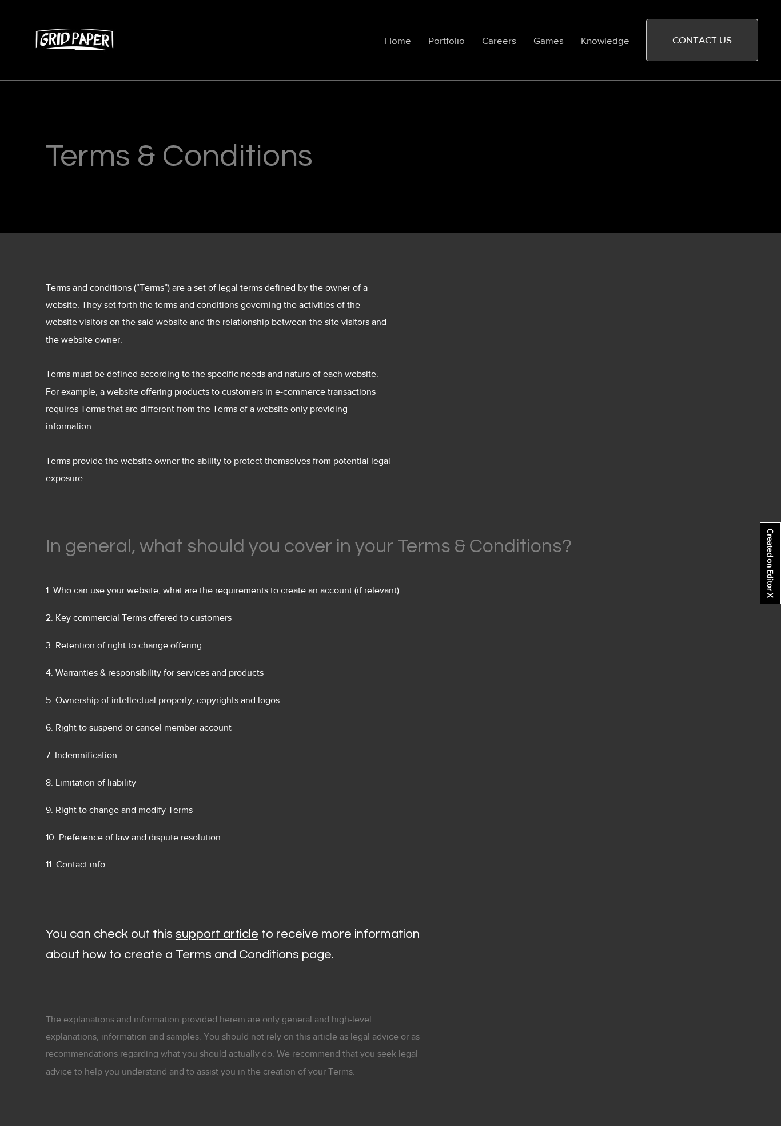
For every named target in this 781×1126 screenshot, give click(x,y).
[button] (702, 40)
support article (217, 934)
